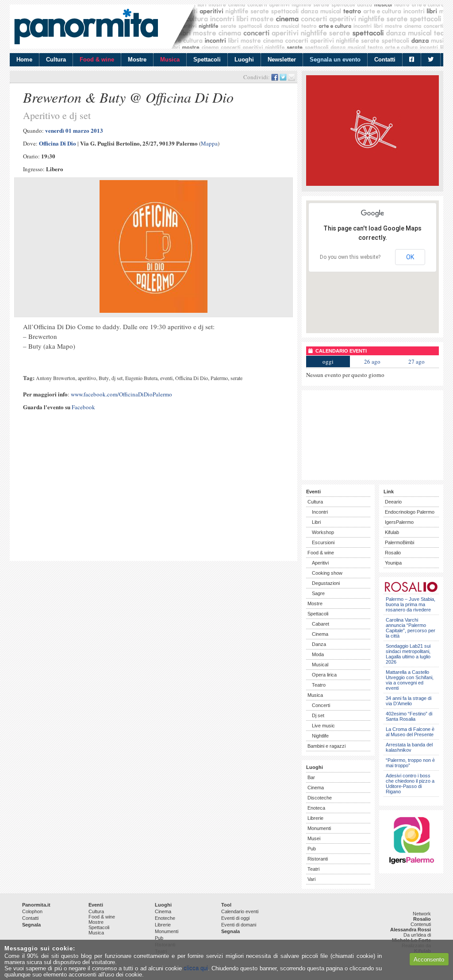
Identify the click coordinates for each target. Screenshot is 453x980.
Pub (311, 848)
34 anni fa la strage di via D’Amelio (408, 701)
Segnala (31, 924)
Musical (320, 664)
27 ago (416, 361)
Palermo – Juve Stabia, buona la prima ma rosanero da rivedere (410, 604)
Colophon (32, 911)
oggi (328, 361)
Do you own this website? (350, 257)
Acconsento (429, 959)
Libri (316, 522)
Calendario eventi (239, 911)
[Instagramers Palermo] (411, 865)
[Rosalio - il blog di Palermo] (372, 184)
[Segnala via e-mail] (291, 77)
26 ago (372, 361)
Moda (318, 654)
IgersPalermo (399, 522)
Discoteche (319, 797)
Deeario (393, 501)
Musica (170, 59)
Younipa (393, 562)
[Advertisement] (153, 495)
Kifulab (392, 532)
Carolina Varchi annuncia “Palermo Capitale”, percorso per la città (410, 627)
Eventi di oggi (235, 918)
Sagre (318, 593)
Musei (313, 838)
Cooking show (327, 573)
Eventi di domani (238, 924)
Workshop (323, 532)
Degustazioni (326, 583)
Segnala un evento (335, 59)
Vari (311, 879)
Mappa (209, 143)
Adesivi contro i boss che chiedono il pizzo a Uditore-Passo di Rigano (410, 783)
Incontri (320, 512)
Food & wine (97, 59)
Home (24, 59)
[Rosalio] (411, 590)
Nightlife (320, 735)
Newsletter (282, 59)
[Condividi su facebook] (274, 77)
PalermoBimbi (399, 542)
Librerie (315, 818)
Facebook (83, 407)
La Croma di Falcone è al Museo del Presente (410, 731)
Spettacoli (207, 59)
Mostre (137, 59)
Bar (311, 777)
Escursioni (323, 542)
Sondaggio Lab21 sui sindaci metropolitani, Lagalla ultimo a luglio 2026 (408, 654)
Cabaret (320, 623)
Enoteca (316, 808)
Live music (323, 725)
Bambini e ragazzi (326, 746)
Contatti (384, 59)
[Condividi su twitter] (283, 77)
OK (410, 257)
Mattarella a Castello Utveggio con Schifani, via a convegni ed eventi (410, 680)
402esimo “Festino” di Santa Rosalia (409, 716)
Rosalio (393, 552)
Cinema (320, 634)
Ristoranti (317, 858)
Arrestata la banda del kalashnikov (409, 747)
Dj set (318, 715)
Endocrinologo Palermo (409, 512)
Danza (319, 644)
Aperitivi (320, 562)
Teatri (313, 869)
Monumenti (319, 828)
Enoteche (165, 918)
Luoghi (244, 59)
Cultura (56, 59)
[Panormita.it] (86, 26)
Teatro (319, 685)
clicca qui (196, 968)
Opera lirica (324, 674)
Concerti (321, 705)
